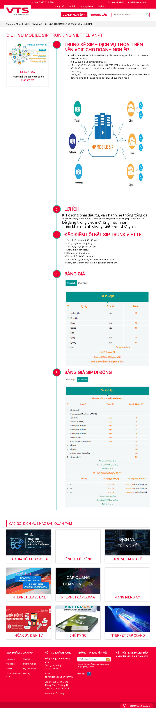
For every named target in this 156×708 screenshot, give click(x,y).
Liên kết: (81, 673)
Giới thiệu (71, 6)
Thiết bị (9, 668)
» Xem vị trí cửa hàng (54, 693)
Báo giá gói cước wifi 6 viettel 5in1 (28, 560)
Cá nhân (27, 659)
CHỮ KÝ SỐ (77, 635)
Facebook (89, 674)
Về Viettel (10, 663)
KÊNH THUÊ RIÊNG (78, 559)
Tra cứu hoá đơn (117, 2)
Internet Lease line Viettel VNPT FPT (28, 598)
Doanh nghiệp (73, 14)
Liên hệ (100, 6)
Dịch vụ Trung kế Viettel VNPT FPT (127, 560)
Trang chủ (59, 6)
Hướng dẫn (99, 14)
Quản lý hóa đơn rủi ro (137, 2)
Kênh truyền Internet (41, 24)
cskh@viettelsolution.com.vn (59, 676)
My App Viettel (29, 668)
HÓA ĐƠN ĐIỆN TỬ (29, 635)
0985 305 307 (27, 80)
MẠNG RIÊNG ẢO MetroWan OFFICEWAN (127, 598)
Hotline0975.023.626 (139, 705)
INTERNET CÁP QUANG (127, 635)
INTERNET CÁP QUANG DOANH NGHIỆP (78, 598)
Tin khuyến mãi (87, 6)
